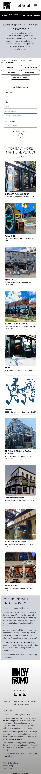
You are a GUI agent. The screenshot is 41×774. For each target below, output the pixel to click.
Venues (37, 15)
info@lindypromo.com (20, 704)
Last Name (8, 102)
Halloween (27, 15)
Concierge (10, 72)
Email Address (10, 111)
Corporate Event (20, 77)
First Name (8, 93)
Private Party (30, 72)
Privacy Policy (8, 768)
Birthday (10, 67)
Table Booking (30, 67)
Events (4, 15)
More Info (20, 176)
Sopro (22, 60)
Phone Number (10, 121)
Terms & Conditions (10, 763)
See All (20, 156)
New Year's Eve (13, 15)
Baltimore (5, 60)
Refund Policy (8, 765)
